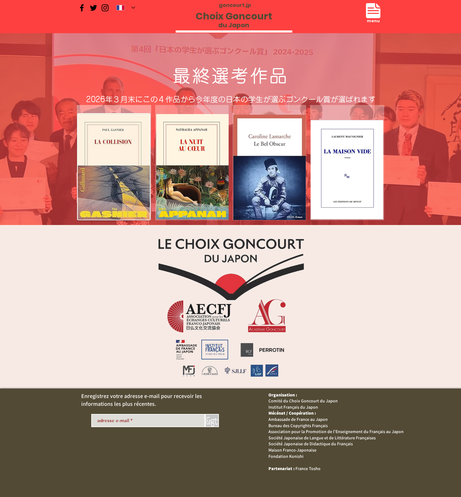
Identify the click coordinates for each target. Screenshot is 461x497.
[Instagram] (105, 8)
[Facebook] (82, 8)
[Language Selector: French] (126, 8)
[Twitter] (93, 8)
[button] (373, 10)
